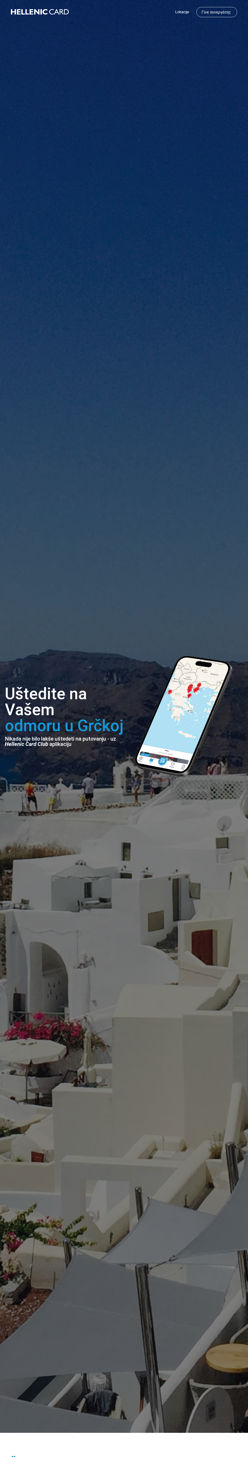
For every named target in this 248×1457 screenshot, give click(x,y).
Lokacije (182, 12)
